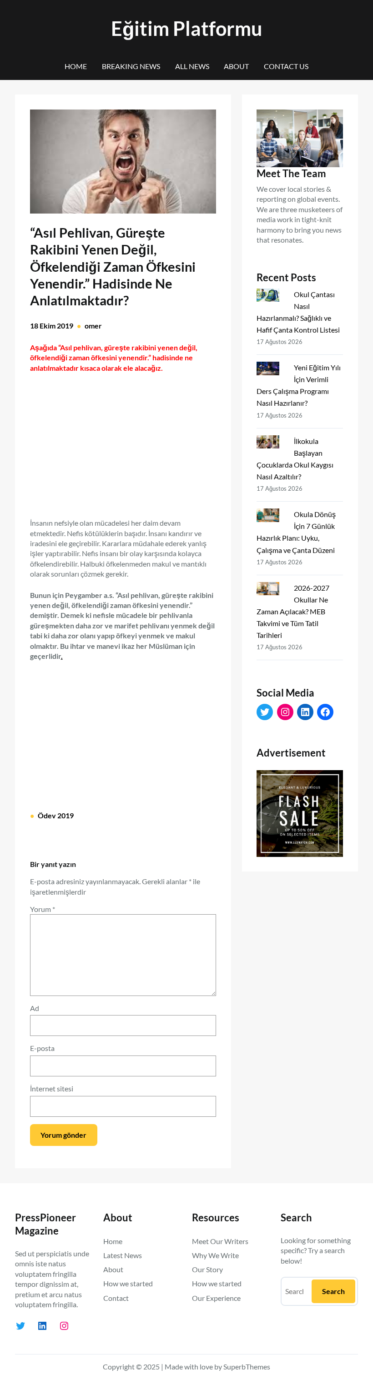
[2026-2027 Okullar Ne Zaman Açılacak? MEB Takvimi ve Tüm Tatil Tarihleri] (272, 590)
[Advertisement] (122, 440)
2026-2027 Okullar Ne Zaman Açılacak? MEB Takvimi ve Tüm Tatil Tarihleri (293, 611)
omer (93, 325)
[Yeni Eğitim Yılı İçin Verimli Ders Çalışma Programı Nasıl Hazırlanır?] (272, 370)
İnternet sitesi (51, 1088)
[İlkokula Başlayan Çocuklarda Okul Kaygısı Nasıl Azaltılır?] (272, 444)
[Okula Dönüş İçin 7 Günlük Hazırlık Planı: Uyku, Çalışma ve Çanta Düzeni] (272, 517)
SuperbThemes (246, 1366)
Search (333, 1291)
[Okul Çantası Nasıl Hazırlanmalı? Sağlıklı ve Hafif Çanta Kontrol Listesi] (272, 297)
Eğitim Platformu (186, 28)
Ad (34, 1008)
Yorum (42, 909)
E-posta (42, 1048)
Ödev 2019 (56, 815)
